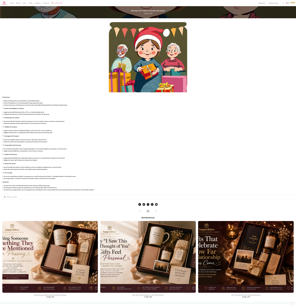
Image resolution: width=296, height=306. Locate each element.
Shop (24, 3)
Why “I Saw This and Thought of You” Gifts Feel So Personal (148, 295)
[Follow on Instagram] (287, 3)
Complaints (38, 3)
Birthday (9, 197)
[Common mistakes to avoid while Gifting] (156, 211)
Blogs (30, 3)
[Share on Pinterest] (148, 204)
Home (12, 3)
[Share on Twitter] (144, 204)
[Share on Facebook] (139, 204)
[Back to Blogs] (148, 211)
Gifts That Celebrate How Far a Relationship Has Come (245, 295)
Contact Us (46, 3)
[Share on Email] (156, 204)
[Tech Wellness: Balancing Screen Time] (140, 211)
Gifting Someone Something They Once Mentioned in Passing (50, 295)
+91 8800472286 (58, 3)
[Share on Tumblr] (152, 204)
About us (18, 3)
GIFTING (14, 197)
